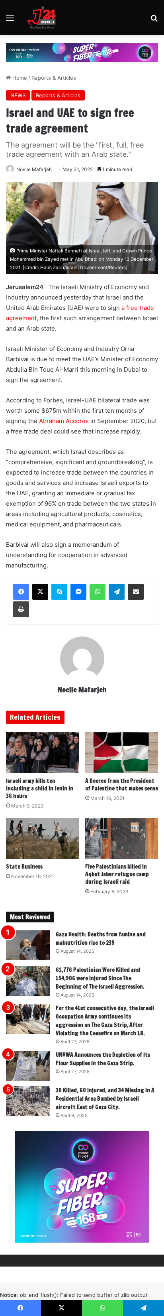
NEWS (17, 95)
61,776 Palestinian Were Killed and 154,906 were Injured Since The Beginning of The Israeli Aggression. (100, 978)
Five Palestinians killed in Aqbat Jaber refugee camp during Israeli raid (116, 874)
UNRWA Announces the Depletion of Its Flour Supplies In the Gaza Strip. (103, 1059)
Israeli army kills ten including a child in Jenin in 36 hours (39, 788)
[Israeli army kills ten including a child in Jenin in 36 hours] (42, 752)
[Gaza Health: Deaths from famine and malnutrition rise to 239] (28, 945)
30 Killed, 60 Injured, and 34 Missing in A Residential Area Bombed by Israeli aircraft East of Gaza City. (105, 1098)
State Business (24, 867)
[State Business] (42, 838)
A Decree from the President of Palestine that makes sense (121, 784)
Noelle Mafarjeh (34, 169)
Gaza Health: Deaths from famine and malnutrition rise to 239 (101, 938)
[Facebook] (21, 592)
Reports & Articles (53, 78)
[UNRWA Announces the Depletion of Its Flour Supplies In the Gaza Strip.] (28, 1066)
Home (19, 78)
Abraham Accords (64, 421)
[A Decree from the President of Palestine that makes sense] (121, 752)
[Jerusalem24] (43, 18)
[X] (40, 592)
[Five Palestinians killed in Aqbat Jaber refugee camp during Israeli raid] (121, 838)
